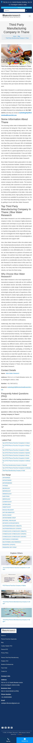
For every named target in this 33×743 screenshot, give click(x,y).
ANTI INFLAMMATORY (9, 512)
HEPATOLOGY (6, 499)
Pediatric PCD (4, 661)
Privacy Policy (4, 652)
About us (3, 635)
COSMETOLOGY (7, 501)
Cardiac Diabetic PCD (6, 646)
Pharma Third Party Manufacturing (9, 657)
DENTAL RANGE (7, 515)
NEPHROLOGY (7, 491)
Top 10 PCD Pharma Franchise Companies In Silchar (16, 455)
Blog (19, 36)
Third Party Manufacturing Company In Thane (17, 38)
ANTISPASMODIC (7, 483)
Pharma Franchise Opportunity (9, 639)
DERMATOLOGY (7, 493)
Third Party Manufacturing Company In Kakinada (15, 465)
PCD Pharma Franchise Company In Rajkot (14, 585)
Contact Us (4, 671)
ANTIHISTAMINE (7, 480)
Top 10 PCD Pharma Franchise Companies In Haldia (16, 450)
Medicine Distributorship (7, 664)
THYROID (5, 485)
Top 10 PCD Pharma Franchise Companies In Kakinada (16, 468)
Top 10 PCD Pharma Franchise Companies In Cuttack (16, 443)
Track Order (4, 668)
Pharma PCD (4, 649)
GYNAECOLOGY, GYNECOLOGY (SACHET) (14, 536)
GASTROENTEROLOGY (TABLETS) (12, 526)
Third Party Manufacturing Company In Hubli (14, 470)
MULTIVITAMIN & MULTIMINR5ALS (12, 542)
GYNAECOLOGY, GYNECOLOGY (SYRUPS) (14, 534)
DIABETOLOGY (7, 507)
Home (14, 36)
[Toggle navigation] (30, 16)
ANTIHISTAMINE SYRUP (9, 517)
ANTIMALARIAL (7, 504)
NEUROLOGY (6, 488)
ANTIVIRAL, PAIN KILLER (9, 520)
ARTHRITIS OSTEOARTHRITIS (11, 523)
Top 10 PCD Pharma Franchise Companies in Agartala (16, 452)
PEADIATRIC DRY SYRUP (9, 547)
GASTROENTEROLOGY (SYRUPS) (12, 528)
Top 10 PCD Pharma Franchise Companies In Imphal (16, 458)
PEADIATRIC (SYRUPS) (9, 544)
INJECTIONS (6, 496)
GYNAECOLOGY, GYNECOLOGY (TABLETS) (14, 531)
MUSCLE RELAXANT (8, 509)
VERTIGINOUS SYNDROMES (10, 539)
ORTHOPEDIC (6, 477)
